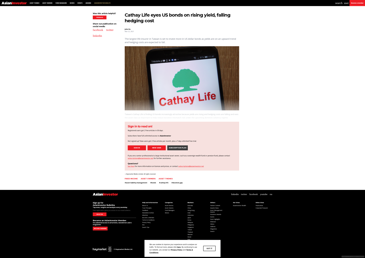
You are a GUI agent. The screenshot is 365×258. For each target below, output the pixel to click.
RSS (143, 225)
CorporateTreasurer (262, 208)
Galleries (212, 226)
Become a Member (148, 218)
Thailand (190, 232)
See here (131, 166)
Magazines (213, 229)
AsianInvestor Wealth (239, 205)
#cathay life (163, 183)
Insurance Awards (215, 214)
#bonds (153, 183)
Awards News (214, 208)
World (189, 237)
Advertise (145, 215)
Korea (189, 220)
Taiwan (190, 230)
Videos (212, 224)
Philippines (191, 225)
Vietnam (190, 234)
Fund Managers (170, 210)
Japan (189, 218)
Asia (189, 239)
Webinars (213, 222)
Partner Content (215, 205)
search (338, 3)
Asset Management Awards (216, 211)
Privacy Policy (146, 222)
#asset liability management (136, 183)
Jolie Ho (128, 29)
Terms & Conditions (148, 220)
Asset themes (166, 179)
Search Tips (145, 227)
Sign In (137, 148)
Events (212, 217)
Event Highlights (215, 219)
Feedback (99, 17)
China (189, 208)
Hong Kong (191, 210)
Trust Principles (147, 208)
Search (212, 231)
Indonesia (191, 215)
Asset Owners (148, 179)
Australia (190, 205)
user (346, 3)
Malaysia (190, 222)
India (189, 213)
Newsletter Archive (148, 213)
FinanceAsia (259, 205)
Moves (167, 213)
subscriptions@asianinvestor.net (140, 158)
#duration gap (177, 183)
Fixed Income (131, 179)
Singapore (191, 227)
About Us (145, 205)
